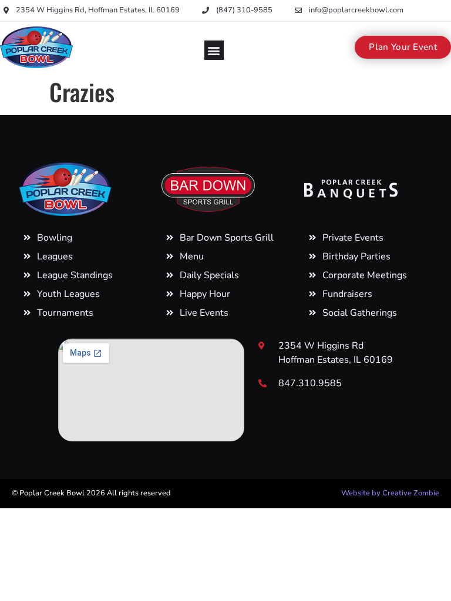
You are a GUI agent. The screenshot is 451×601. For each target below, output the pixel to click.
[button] (214, 50)
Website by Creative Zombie (390, 493)
